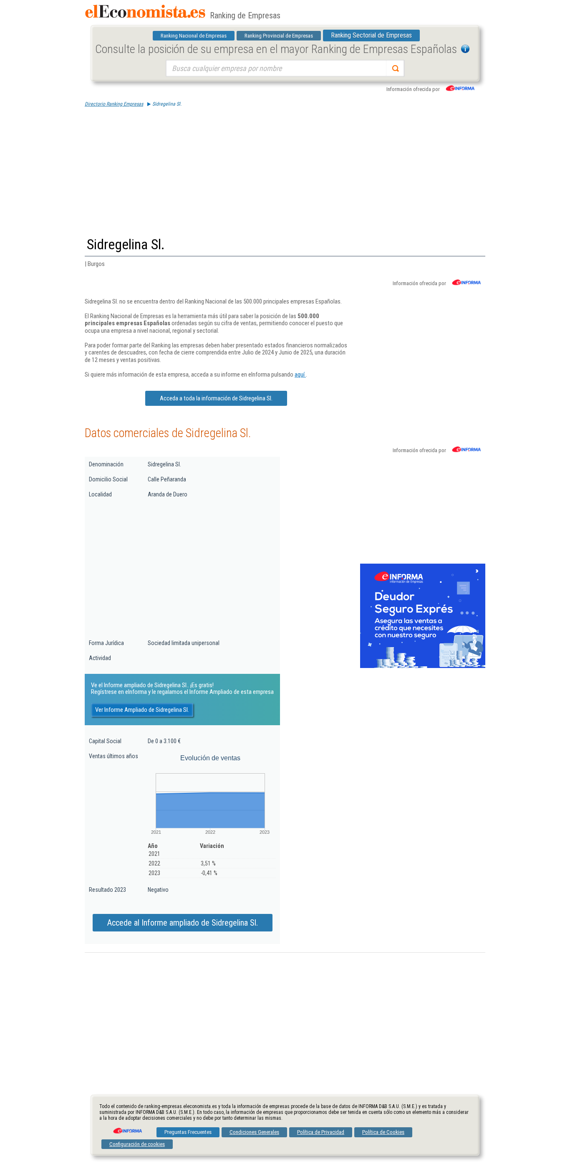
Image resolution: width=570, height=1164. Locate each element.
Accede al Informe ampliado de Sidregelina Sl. (182, 923)
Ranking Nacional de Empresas (194, 36)
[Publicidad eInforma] (422, 666)
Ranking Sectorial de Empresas (371, 35)
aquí (300, 374)
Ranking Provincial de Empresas (279, 36)
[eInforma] (126, 1128)
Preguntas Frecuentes (188, 1132)
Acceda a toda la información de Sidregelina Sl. (216, 398)
